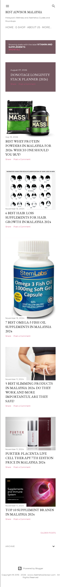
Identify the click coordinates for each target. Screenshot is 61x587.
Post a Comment (27, 84)
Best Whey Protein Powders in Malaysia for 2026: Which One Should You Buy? (28, 148)
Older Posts (48, 532)
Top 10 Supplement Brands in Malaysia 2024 (29, 512)
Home (9, 27)
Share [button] (13, 84)
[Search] (54, 5)
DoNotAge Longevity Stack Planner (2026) (30, 77)
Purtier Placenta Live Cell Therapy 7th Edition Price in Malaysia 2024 (29, 457)
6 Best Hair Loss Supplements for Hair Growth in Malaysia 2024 (28, 217)
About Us (33, 27)
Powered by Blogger (33, 568)
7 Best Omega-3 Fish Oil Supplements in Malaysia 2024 (28, 326)
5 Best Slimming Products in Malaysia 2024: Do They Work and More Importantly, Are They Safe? (29, 392)
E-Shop (20, 27)
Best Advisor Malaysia (23, 12)
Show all (14, 49)
